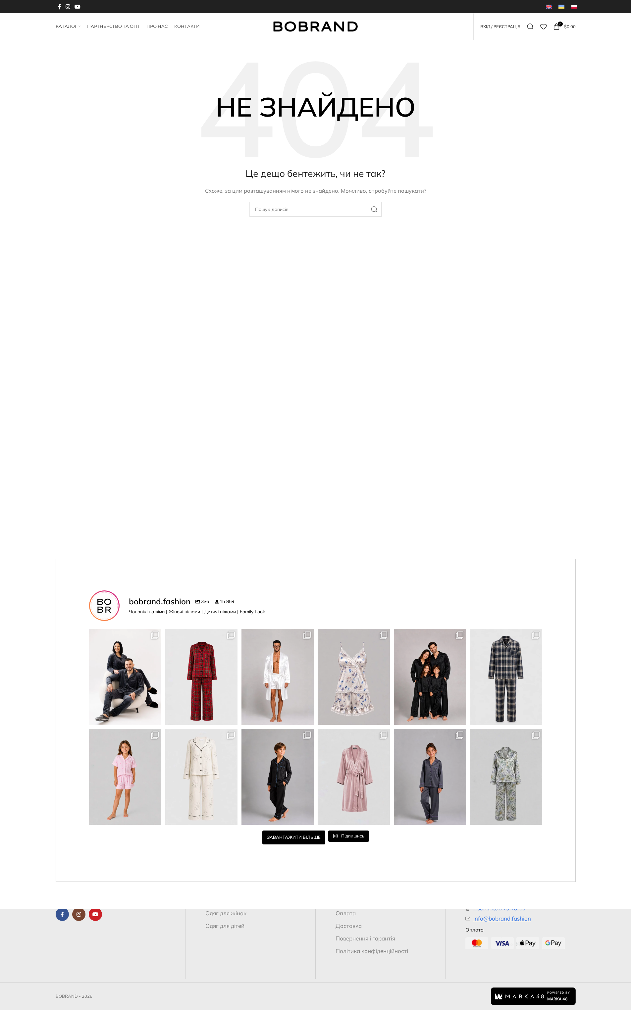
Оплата (346, 913)
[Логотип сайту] (315, 26)
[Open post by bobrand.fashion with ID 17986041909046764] (430, 777)
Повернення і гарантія (365, 938)
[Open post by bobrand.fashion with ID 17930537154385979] (125, 677)
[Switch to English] (549, 7)
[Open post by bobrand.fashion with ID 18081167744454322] (354, 677)
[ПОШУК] (374, 209)
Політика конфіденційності (372, 950)
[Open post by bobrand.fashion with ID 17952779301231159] (277, 777)
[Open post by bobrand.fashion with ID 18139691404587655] (277, 677)
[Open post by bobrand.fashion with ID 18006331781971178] (201, 677)
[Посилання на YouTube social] (78, 7)
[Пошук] (530, 26)
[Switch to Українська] (561, 7)
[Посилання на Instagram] (68, 7)
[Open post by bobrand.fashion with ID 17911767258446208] (430, 677)
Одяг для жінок (225, 913)
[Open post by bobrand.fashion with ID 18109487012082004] (201, 777)
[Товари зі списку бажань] (543, 26)
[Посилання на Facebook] (60, 7)
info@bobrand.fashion (502, 918)
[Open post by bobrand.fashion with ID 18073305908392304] (354, 777)
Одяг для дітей (224, 925)
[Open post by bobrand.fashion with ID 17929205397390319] (506, 677)
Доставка (349, 925)
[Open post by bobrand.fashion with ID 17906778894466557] (506, 777)
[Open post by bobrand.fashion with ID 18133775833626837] (125, 777)
